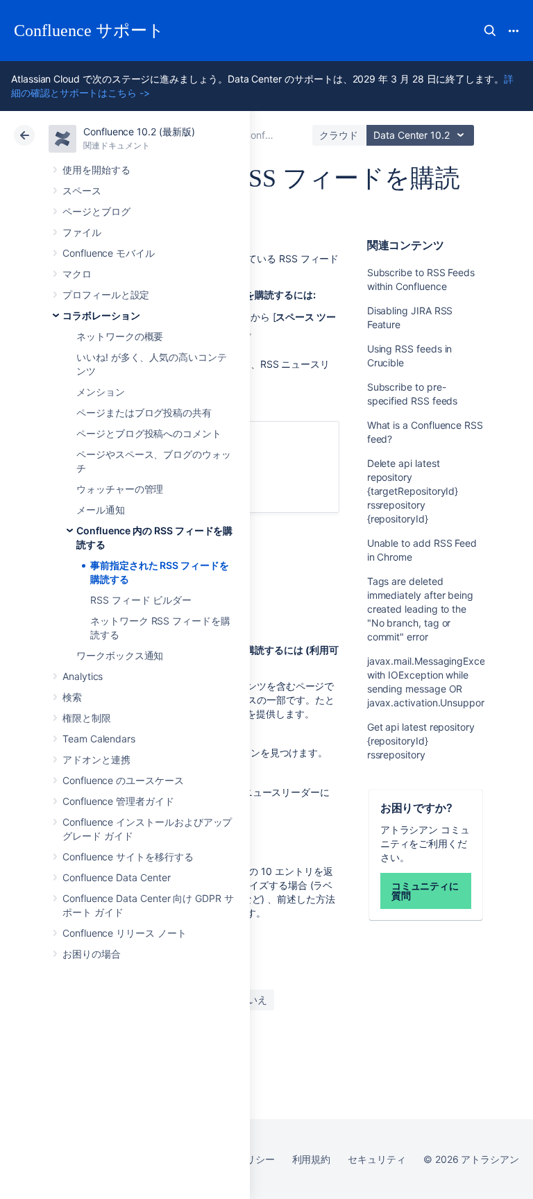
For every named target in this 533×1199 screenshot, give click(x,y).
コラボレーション (100, 315)
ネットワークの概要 (119, 336)
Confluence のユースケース (123, 780)
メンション (100, 392)
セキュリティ (377, 1159)
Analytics (82, 676)
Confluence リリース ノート (124, 933)
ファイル (81, 232)
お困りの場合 (91, 954)
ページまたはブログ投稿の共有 (144, 412)
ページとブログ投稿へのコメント (148, 433)
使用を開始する (96, 170)
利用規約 (311, 1159)
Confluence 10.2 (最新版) (139, 131)
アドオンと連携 (96, 759)
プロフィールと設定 (105, 294)
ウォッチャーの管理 (119, 489)
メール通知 (100, 510)
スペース (81, 190)
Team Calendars (98, 739)
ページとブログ (96, 211)
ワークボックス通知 (119, 655)
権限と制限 (86, 718)
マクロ (77, 274)
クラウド (338, 135)
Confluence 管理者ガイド (118, 801)
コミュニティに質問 (425, 890)
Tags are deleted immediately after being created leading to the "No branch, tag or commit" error (420, 609)
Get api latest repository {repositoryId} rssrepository (421, 740)
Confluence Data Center (116, 877)
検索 (490, 30)
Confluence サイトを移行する (128, 856)
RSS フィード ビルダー (141, 600)
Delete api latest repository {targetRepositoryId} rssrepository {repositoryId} (413, 491)
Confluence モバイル (108, 253)
